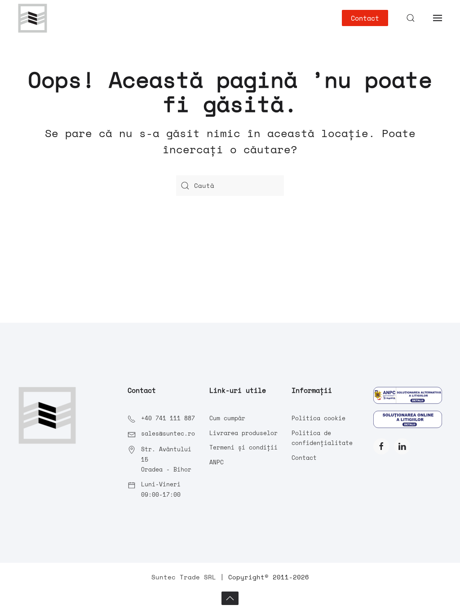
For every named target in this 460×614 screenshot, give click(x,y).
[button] (410, 18)
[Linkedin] (402, 446)
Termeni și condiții (243, 447)
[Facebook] (381, 446)
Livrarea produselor (243, 432)
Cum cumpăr (227, 418)
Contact (365, 18)
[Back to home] (32, 18)
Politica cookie (318, 418)
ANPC (216, 462)
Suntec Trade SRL (183, 577)
